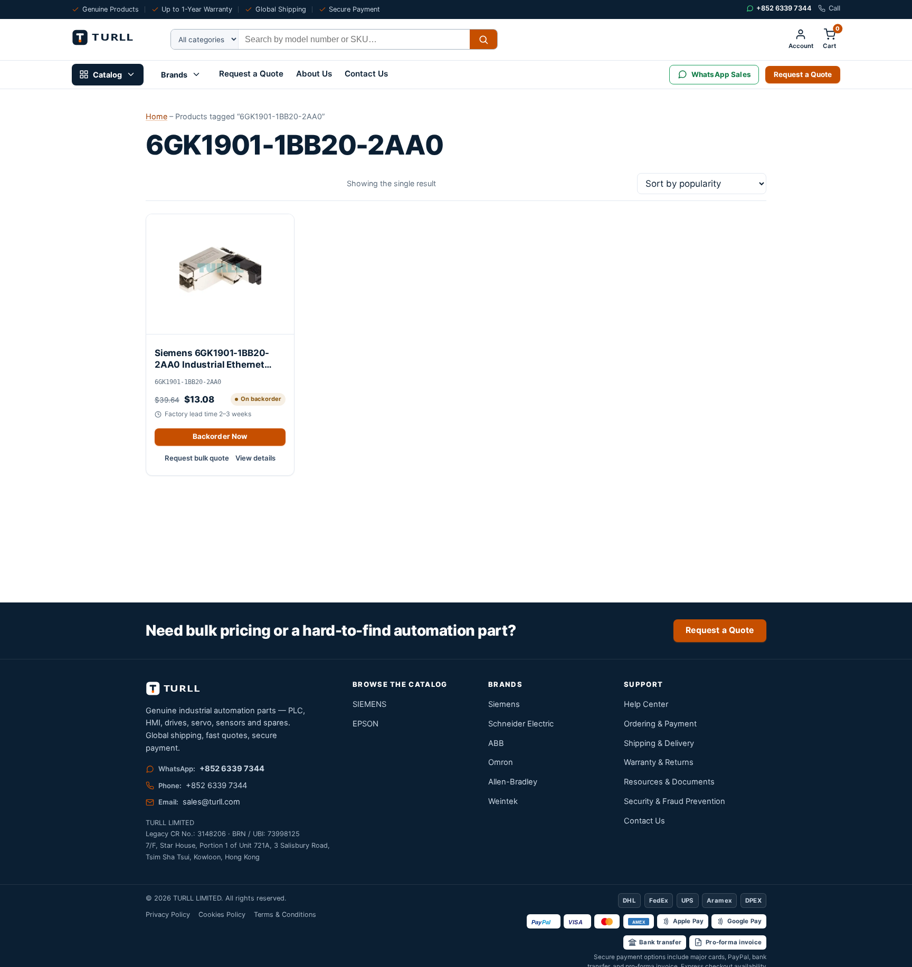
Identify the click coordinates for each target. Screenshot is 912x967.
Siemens (504, 704)
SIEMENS (369, 704)
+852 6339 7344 (232, 768)
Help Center (646, 704)
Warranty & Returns (659, 762)
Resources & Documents (669, 782)
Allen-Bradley (512, 782)
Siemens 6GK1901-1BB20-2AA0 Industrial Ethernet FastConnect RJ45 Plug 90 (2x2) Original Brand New (213, 359)
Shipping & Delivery (659, 743)
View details (255, 458)
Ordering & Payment (660, 724)
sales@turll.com (211, 802)
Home (156, 116)
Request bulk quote (197, 458)
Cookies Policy (221, 914)
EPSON (365, 724)
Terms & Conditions (285, 914)
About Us (314, 74)
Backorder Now (220, 436)
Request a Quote (251, 74)
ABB (496, 743)
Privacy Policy (168, 914)
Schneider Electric (521, 724)
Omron (500, 762)
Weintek (503, 801)
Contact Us (366, 74)
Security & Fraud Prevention (674, 801)
